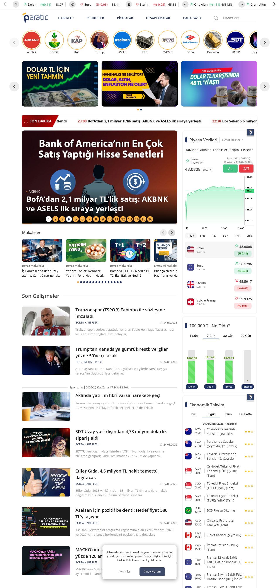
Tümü (248, 235)
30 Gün (228, 335)
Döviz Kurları (232, 140)
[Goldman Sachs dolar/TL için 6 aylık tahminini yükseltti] (60, 84)
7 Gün (211, 335)
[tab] (138, 109)
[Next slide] (274, 4)
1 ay (213, 235)
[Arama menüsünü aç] (215, 17)
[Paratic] (35, 18)
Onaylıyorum (152, 571)
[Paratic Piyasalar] (250, 132)
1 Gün (194, 335)
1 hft (202, 235)
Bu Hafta (245, 414)
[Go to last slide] (14, 86)
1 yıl (237, 235)
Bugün (211, 414)
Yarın (228, 414)
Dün (194, 414)
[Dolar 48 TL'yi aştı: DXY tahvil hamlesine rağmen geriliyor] (219, 84)
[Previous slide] (4, 4)
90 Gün (245, 335)
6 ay (225, 235)
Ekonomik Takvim (206, 405)
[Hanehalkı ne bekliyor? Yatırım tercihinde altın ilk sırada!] (140, 84)
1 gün (190, 235)
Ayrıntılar (124, 571)
